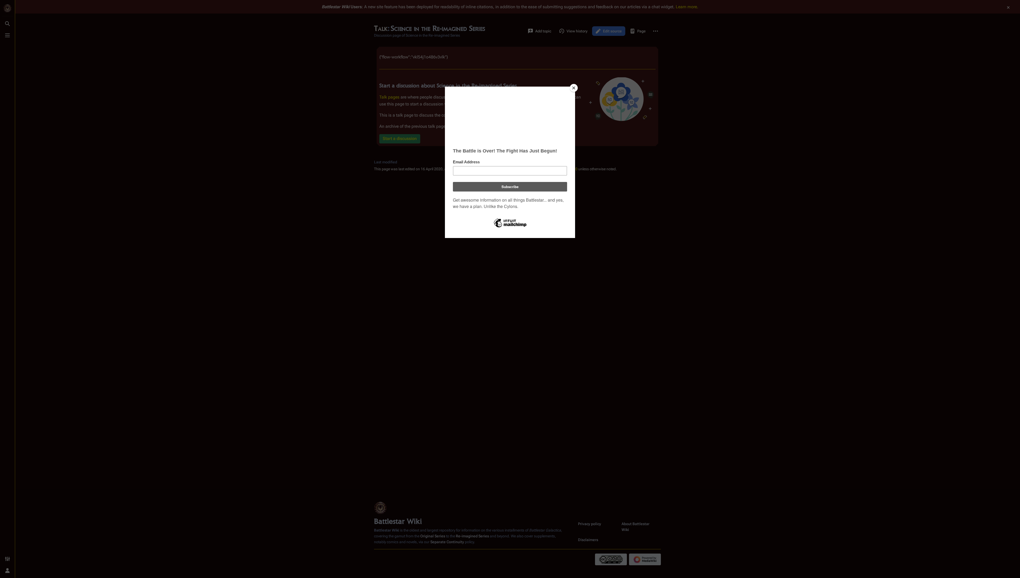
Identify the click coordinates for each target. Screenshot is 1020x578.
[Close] (574, 88)
